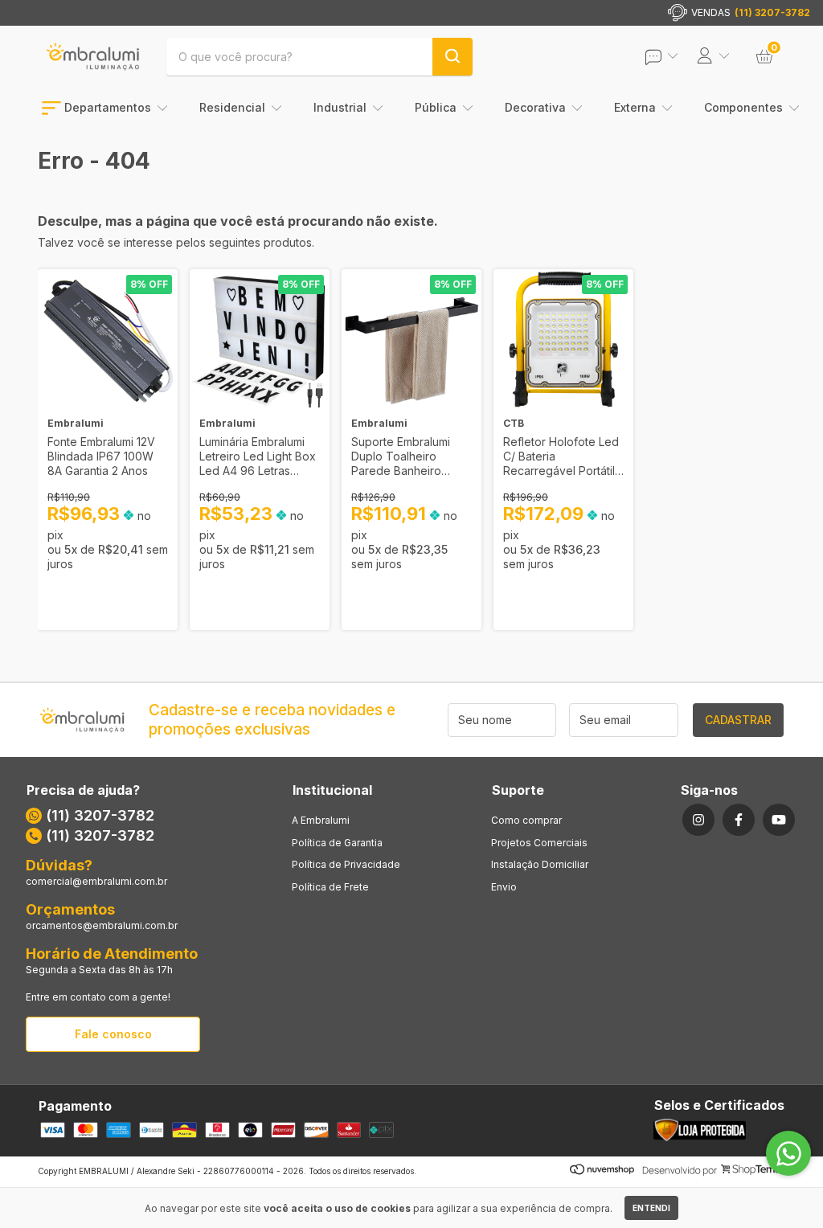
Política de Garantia (337, 843)
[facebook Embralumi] (739, 820)
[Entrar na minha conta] (673, 57)
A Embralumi (321, 820)
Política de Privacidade (346, 864)
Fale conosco (113, 1034)
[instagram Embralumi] (698, 820)
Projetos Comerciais (539, 843)
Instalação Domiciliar (539, 864)
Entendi (651, 1208)
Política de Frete (330, 887)
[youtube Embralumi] (779, 820)
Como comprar (526, 820)
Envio (504, 887)
